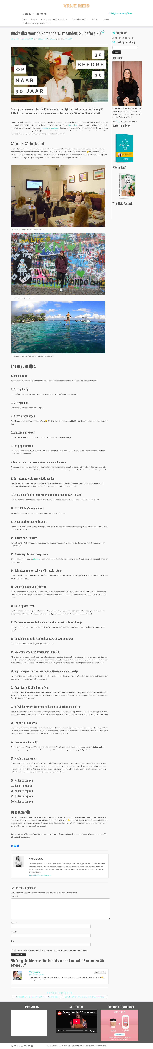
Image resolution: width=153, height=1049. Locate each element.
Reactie (14, 896)
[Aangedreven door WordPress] (83, 1045)
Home (24, 19)
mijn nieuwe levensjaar (49, 128)
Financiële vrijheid (79, 19)
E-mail (14, 932)
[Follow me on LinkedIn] (46, 14)
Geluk (94, 19)
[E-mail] (27, 14)
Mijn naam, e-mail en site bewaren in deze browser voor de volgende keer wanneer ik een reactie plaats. (50, 950)
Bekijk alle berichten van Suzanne (40, 875)
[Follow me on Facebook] (31, 14)
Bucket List (25, 39)
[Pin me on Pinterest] (42, 14)
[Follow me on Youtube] (38, 14)
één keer (36, 559)
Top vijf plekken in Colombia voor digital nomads (85, 996)
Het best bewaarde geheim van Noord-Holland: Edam (36, 996)
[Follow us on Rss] (23, 14)
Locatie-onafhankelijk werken (53, 19)
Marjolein (34, 972)
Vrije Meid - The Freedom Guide (61, 1046)
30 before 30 (42, 39)
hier (118, 121)
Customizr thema (101, 1046)
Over (33, 19)
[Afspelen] (59, 1031)
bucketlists (73, 125)
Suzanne (52, 39)
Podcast (106, 19)
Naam (13, 923)
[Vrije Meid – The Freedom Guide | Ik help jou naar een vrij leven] (76, 5)
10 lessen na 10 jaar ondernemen (37, 23)
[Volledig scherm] (94, 1031)
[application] (76, 1021)
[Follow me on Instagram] (34, 14)
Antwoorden (99, 972)
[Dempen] (91, 1031)
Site (12, 941)
